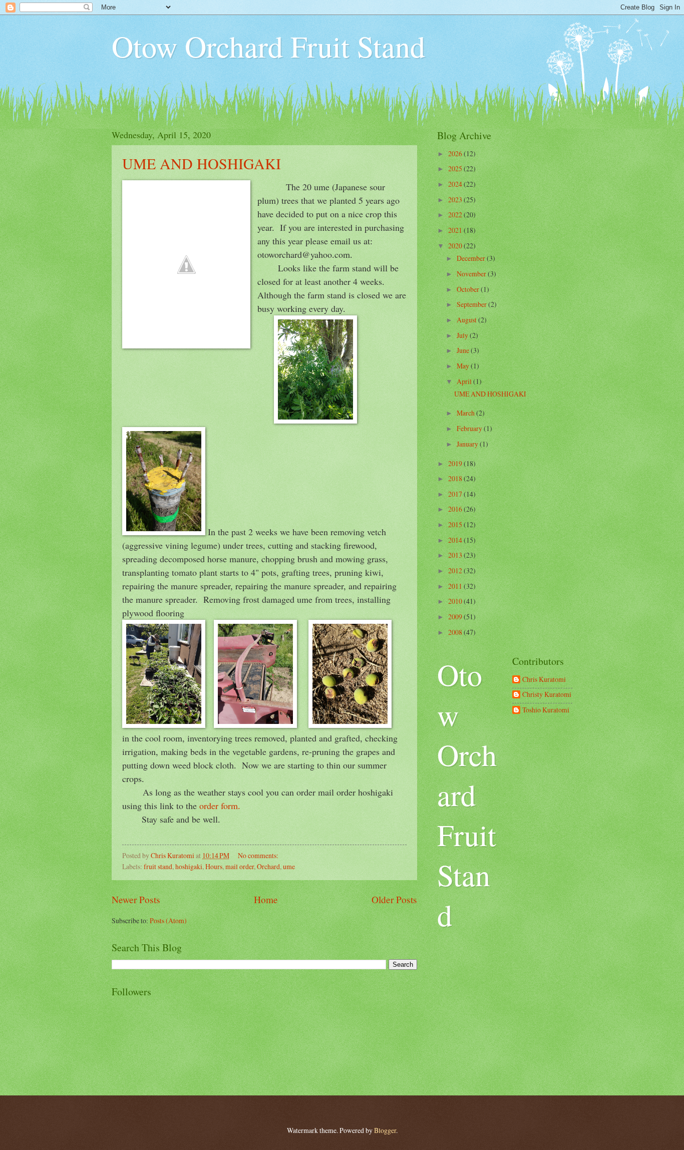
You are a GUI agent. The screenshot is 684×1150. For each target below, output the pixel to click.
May (464, 365)
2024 (456, 184)
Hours (213, 866)
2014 (456, 540)
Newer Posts (136, 899)
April (465, 381)
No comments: (259, 855)
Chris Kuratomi (544, 679)
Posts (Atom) (168, 920)
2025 (456, 168)
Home (266, 899)
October (469, 289)
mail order (239, 866)
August (467, 319)
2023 (456, 199)
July (463, 335)
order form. (221, 806)
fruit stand (158, 866)
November (472, 273)
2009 (456, 616)
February (470, 428)
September (472, 304)
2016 (456, 509)
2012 (456, 570)
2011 (456, 586)
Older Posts (394, 899)
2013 (456, 555)
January (468, 444)
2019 (456, 463)
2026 (456, 153)
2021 (456, 230)
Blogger (385, 1130)
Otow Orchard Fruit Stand (268, 46)
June (464, 350)
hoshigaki (188, 866)
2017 (456, 494)
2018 (456, 478)
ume (289, 866)
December (472, 258)
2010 (456, 601)
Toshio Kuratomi (545, 710)
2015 (456, 524)
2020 (456, 245)
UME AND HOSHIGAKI (201, 163)
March (466, 413)
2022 (456, 214)
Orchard (268, 866)
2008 (456, 632)
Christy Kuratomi (546, 694)
